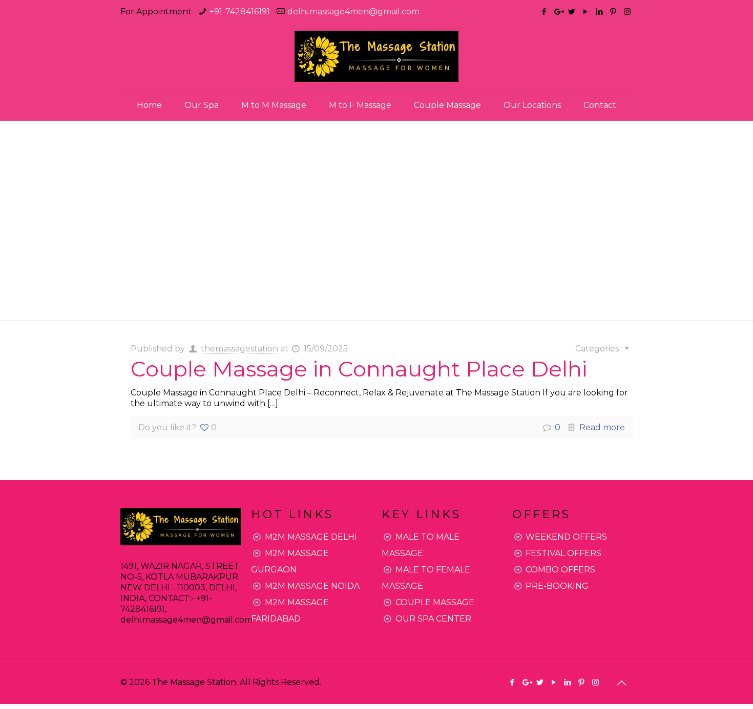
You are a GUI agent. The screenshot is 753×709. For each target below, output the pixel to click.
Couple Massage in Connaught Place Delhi (359, 369)
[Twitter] (572, 11)
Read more (602, 427)
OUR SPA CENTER (433, 619)
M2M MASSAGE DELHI (311, 537)
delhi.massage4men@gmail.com (353, 11)
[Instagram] (627, 11)
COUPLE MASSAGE (434, 602)
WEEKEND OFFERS (566, 537)
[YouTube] (585, 11)
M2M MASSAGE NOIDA (312, 586)
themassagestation (239, 348)
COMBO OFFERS (560, 569)
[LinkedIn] (599, 11)
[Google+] (558, 11)
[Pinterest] (613, 11)
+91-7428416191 (240, 11)
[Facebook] (544, 11)
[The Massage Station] (376, 56)
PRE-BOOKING (557, 586)
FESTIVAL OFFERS (563, 553)
